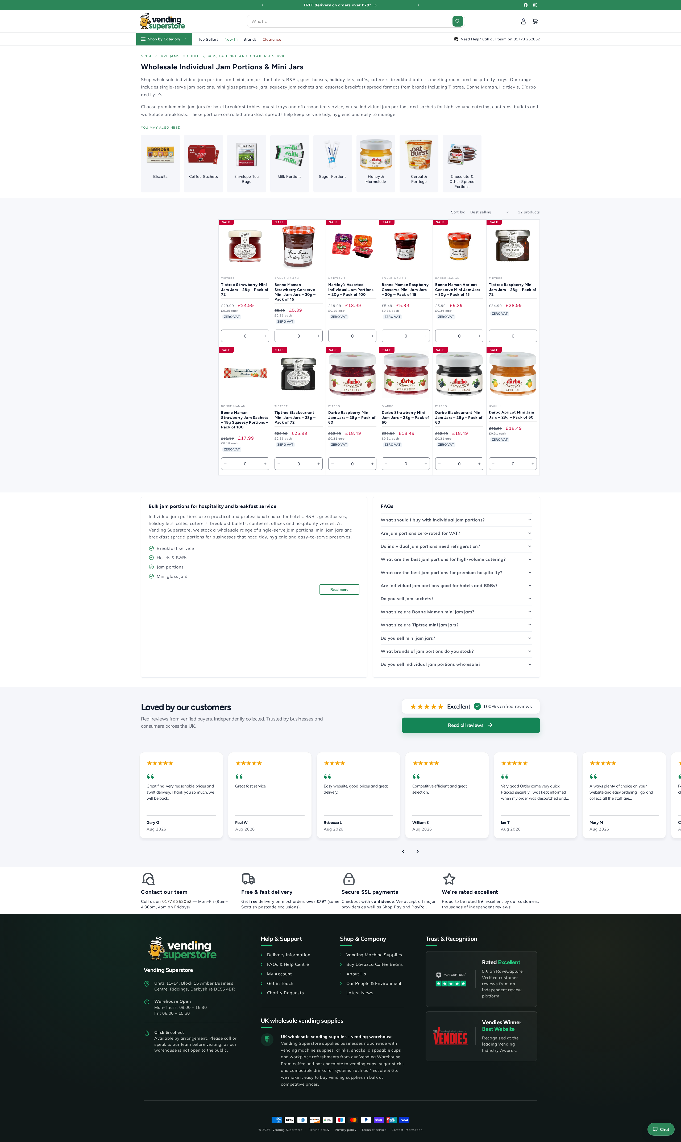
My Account (279, 973)
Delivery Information (288, 954)
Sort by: (458, 212)
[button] (356, 21)
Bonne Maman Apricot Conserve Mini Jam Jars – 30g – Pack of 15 (457, 289)
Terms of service (374, 1130)
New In (231, 39)
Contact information (407, 1130)
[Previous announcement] (262, 5)
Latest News (359, 992)
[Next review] (417, 851)
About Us (356, 973)
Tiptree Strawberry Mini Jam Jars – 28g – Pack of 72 (245, 289)
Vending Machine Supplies (374, 954)
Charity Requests (285, 992)
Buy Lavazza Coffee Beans (374, 964)
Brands (250, 39)
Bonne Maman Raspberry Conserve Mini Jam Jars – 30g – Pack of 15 (405, 289)
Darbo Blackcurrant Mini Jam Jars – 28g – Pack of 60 (459, 417)
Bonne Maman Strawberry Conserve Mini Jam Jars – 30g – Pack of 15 (295, 292)
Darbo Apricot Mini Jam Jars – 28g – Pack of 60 (511, 414)
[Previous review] (403, 851)
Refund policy (319, 1130)
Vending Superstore (287, 1130)
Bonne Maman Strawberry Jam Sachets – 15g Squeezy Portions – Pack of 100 (244, 419)
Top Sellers (208, 39)
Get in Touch (280, 983)
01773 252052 (177, 901)
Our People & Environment (374, 983)
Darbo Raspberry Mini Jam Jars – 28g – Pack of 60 (352, 417)
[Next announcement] (418, 5)
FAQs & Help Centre (288, 964)
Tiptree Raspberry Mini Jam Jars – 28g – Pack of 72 (513, 289)
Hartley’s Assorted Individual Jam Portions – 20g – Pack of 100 (350, 289)
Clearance (272, 39)
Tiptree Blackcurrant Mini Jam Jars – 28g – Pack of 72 (295, 417)
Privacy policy (345, 1130)
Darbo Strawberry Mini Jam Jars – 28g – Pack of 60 (405, 417)
